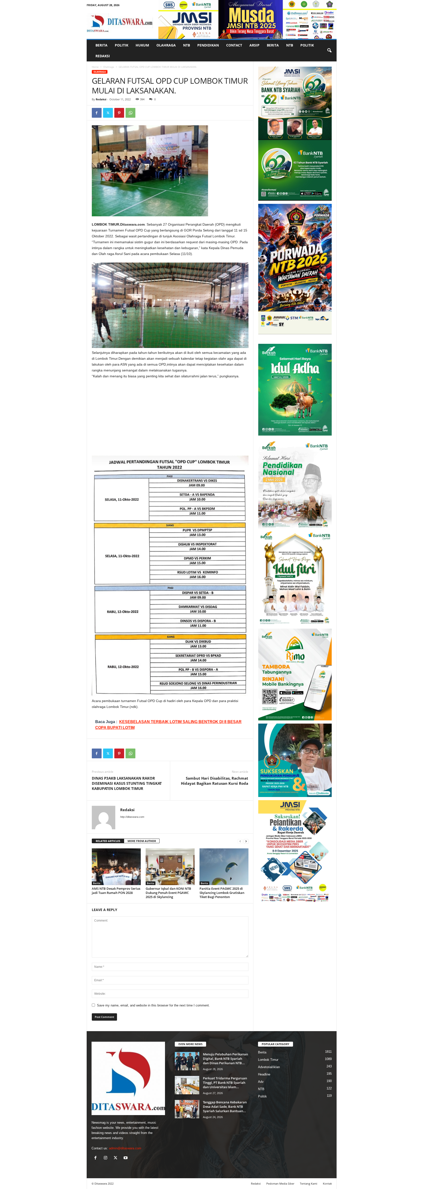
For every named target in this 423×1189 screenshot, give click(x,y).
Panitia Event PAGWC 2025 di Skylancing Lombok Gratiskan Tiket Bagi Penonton (222, 892)
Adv (261, 1082)
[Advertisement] (170, 419)
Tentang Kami (308, 1183)
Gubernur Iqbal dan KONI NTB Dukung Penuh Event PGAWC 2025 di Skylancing (168, 892)
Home (95, 67)
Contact (234, 45)
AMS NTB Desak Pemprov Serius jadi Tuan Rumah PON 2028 (116, 890)
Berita (101, 45)
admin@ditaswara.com (125, 1148)
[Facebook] (97, 113)
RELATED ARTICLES (108, 841)
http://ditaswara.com (132, 816)
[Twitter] (108, 113)
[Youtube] (126, 1158)
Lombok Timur (268, 1060)
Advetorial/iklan (269, 1067)
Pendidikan (208, 45)
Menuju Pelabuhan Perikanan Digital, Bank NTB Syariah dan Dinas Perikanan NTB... (225, 1058)
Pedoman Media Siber (280, 1183)
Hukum (142, 45)
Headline (264, 1074)
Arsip (254, 45)
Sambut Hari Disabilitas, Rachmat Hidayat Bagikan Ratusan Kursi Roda (214, 781)
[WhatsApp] (130, 113)
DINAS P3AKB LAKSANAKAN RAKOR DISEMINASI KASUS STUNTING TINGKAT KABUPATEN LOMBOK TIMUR (127, 783)
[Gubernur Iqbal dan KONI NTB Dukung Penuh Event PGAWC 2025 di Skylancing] (170, 866)
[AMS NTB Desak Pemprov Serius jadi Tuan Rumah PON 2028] (116, 866)
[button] (329, 50)
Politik (121, 45)
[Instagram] (107, 1158)
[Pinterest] (119, 113)
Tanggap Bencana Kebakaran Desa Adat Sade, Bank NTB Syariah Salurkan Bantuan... (225, 1106)
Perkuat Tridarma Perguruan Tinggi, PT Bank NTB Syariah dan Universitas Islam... (225, 1082)
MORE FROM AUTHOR (142, 841)
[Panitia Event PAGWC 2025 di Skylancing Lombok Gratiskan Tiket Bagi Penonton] (224, 866)
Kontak (327, 1183)
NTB (186, 45)
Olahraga (166, 45)
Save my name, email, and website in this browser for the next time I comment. (153, 1005)
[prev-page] (240, 841)
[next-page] (246, 841)
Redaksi (102, 56)
